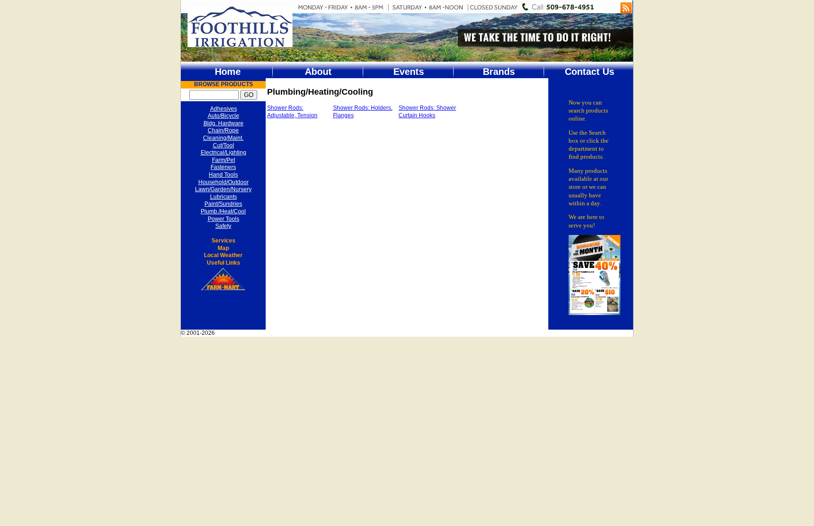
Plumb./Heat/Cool (223, 211)
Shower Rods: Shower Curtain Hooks (427, 112)
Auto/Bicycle (223, 116)
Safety (223, 226)
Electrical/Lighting (223, 152)
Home (228, 71)
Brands (499, 71)
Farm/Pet (223, 160)
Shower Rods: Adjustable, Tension (292, 112)
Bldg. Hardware (224, 123)
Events (408, 71)
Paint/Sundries (223, 204)
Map (223, 248)
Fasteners (223, 167)
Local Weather (223, 255)
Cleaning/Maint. (223, 138)
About (318, 71)
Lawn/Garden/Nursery (223, 189)
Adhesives (223, 108)
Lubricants (223, 197)
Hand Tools (223, 174)
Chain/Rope (223, 130)
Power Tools (223, 219)
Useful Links (223, 262)
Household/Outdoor (223, 182)
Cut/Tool (223, 145)
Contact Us (589, 71)
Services (224, 240)
